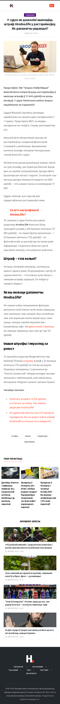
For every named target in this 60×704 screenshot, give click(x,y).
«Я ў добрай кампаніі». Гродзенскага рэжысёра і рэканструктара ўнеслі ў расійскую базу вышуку (29, 546)
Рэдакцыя (30, 15)
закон (28, 436)
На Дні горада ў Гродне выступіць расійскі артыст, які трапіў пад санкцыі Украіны (29, 631)
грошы (14, 436)
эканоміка (29, 442)
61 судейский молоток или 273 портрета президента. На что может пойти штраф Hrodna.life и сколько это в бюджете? (32, 417)
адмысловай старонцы (41, 326)
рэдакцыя (42, 436)
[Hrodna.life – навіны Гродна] (11, 5)
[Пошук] (43, 5)
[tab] (30, 212)
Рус (51, 5)
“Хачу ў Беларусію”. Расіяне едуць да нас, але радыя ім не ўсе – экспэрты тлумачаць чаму (27, 603)
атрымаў (28, 361)
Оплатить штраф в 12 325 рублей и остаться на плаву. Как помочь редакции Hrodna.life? (27, 403)
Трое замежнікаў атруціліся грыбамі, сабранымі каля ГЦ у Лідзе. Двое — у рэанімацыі (28, 575)
